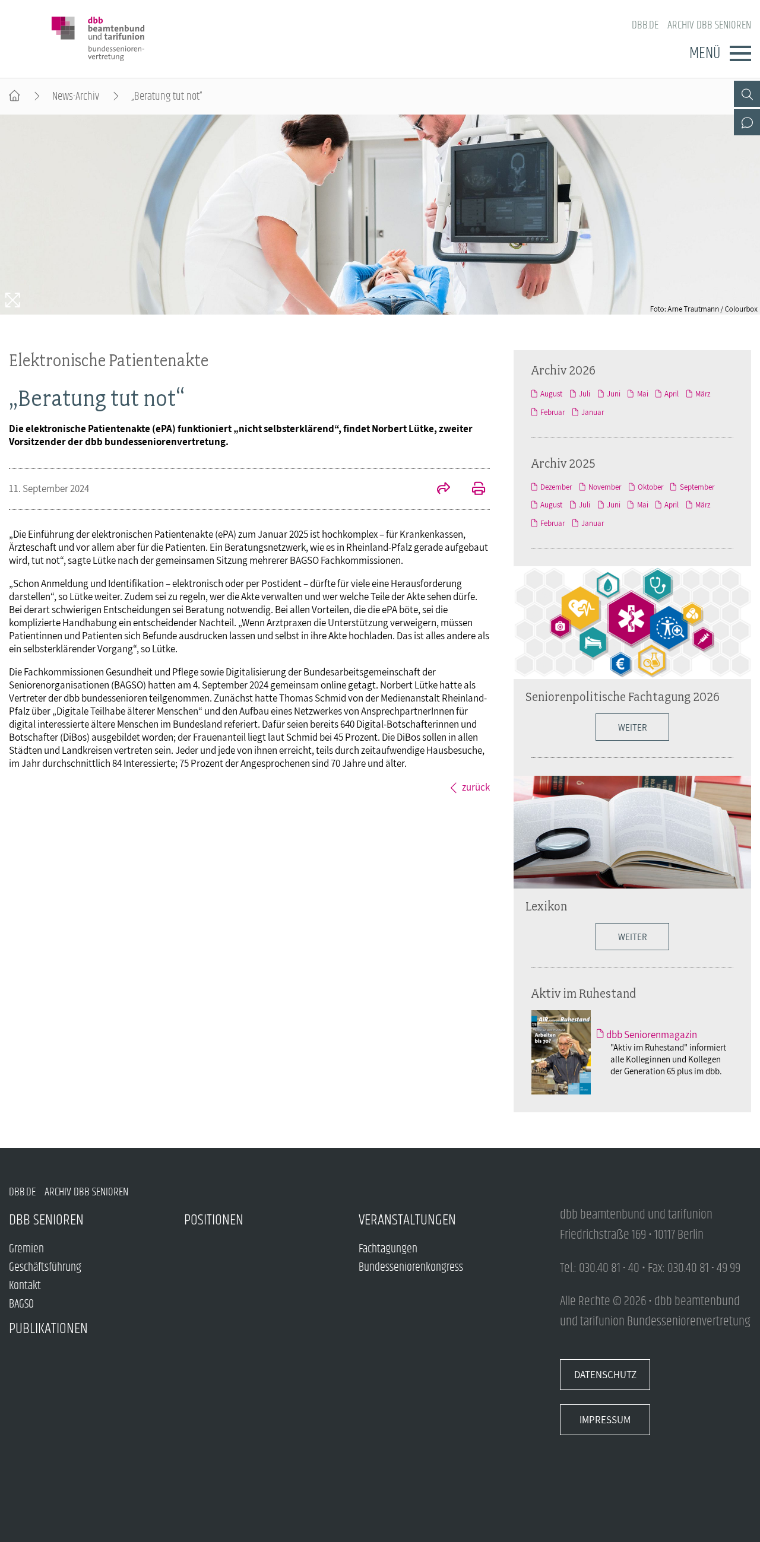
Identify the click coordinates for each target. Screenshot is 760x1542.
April (671, 394)
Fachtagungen (388, 1249)
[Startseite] (14, 96)
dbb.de (645, 25)
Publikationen (48, 1328)
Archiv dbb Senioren (709, 25)
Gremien (26, 1249)
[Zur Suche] (747, 94)
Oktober (650, 487)
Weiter (632, 727)
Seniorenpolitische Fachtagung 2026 (622, 696)
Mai (642, 394)
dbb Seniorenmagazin (651, 1034)
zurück (476, 787)
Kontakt (25, 1286)
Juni (613, 394)
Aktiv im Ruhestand (583, 993)
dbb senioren (46, 1220)
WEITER (632, 937)
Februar (552, 412)
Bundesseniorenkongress (411, 1267)
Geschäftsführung (45, 1267)
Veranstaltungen (407, 1220)
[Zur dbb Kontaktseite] (747, 122)
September (697, 487)
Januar (592, 412)
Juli (584, 394)
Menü (704, 53)
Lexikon (546, 905)
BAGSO (21, 1304)
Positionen (213, 1220)
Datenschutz (605, 1374)
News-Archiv (75, 96)
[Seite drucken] (472, 489)
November (604, 487)
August (551, 394)
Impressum (605, 1419)
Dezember (556, 487)
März (702, 394)
